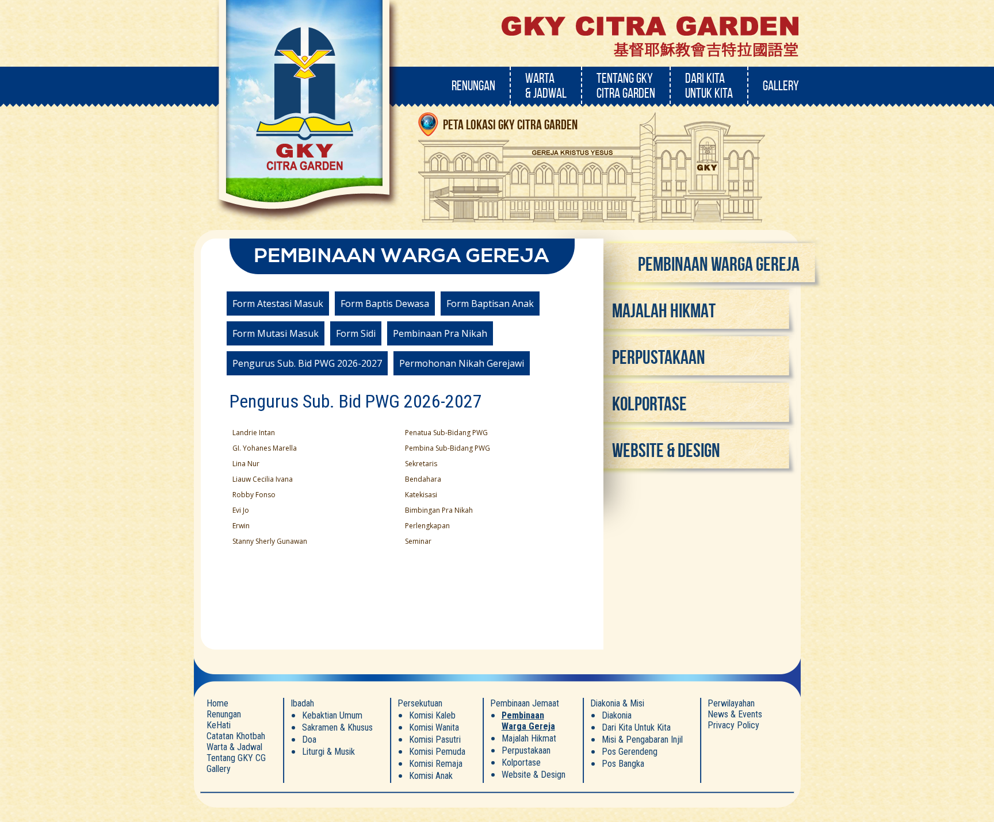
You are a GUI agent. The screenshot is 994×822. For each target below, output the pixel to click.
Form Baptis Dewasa (385, 303)
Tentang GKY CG (236, 757)
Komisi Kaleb (432, 715)
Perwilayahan (731, 703)
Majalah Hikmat (664, 310)
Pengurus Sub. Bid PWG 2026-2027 (307, 363)
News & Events (735, 714)
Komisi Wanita (434, 727)
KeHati (219, 725)
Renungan (473, 85)
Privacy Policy (733, 725)
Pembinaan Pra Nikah (440, 333)
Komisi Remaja (435, 763)
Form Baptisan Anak (490, 303)
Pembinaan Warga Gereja (719, 264)
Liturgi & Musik (328, 751)
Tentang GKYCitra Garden (626, 86)
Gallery (781, 85)
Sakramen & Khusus (337, 727)
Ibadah (302, 703)
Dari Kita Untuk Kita (636, 727)
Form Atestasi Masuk (277, 303)
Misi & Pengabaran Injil (642, 739)
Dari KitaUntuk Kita (709, 86)
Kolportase (649, 403)
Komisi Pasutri (435, 739)
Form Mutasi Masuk (275, 333)
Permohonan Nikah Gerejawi (461, 363)
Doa (309, 739)
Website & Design (666, 450)
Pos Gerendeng (629, 751)
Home (217, 703)
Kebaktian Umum (332, 715)
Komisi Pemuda (437, 751)
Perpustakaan (658, 357)
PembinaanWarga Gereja (528, 721)
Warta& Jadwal (546, 86)
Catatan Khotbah (236, 736)
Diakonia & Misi (617, 703)
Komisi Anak (431, 775)
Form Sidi (356, 333)
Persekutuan (419, 703)
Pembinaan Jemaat (524, 703)
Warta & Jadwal (234, 747)
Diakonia (617, 715)
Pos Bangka (623, 763)
